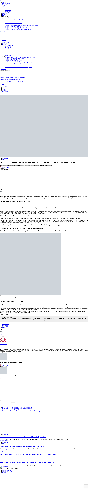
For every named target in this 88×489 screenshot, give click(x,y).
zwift (3, 84)
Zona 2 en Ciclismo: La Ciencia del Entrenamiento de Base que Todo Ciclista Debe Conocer (13, 81)
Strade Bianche (8, 9)
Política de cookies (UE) (7, 471)
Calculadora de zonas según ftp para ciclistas (13, 21)
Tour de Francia (8, 17)
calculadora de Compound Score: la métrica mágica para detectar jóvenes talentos (20, 19)
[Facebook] (0, 33)
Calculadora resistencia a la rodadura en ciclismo (14, 26)
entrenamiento (5, 323)
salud (3, 443)
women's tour (4, 93)
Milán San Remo (8, 10)
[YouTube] (0, 32)
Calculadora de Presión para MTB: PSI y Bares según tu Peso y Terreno (18, 29)
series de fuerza (5, 325)
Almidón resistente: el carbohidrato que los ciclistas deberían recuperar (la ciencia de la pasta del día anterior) (22, 411)
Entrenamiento (5, 158)
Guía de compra (5, 13)
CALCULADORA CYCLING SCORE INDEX (14, 24)
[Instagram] (0, 35)
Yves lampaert (5, 86)
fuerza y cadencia (5, 324)
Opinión (4, 15)
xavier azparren (5, 89)
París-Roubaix (7, 12)
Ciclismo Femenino (6, 4)
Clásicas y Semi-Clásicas (9, 7)
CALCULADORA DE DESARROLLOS (13, 28)
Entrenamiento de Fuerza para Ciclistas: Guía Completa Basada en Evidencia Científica (27, 462)
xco (3, 88)
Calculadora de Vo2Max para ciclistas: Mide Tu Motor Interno (16, 27)
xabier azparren (5, 90)
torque (3, 327)
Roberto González (3, 344)
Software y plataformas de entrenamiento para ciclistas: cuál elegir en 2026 (23, 437)
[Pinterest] (0, 36)
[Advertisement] (44, 178)
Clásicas (4, 6)
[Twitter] (0, 34)
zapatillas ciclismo (5, 85)
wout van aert (5, 91)
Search (13, 402)
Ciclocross (4, 14)
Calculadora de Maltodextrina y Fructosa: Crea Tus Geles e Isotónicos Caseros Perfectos (21, 25)
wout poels (4, 92)
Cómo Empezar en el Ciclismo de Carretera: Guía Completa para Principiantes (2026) (12, 77)
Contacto (4, 472)
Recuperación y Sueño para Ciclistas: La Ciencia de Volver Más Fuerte (10, 79)
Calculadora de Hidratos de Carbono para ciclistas (14, 20)
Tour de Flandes (8, 11)
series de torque (5, 326)
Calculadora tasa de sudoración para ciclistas (13, 23)
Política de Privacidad (6, 470)
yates (3, 87)
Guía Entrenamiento (6, 3)
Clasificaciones (5, 5)
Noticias (4, 2)
